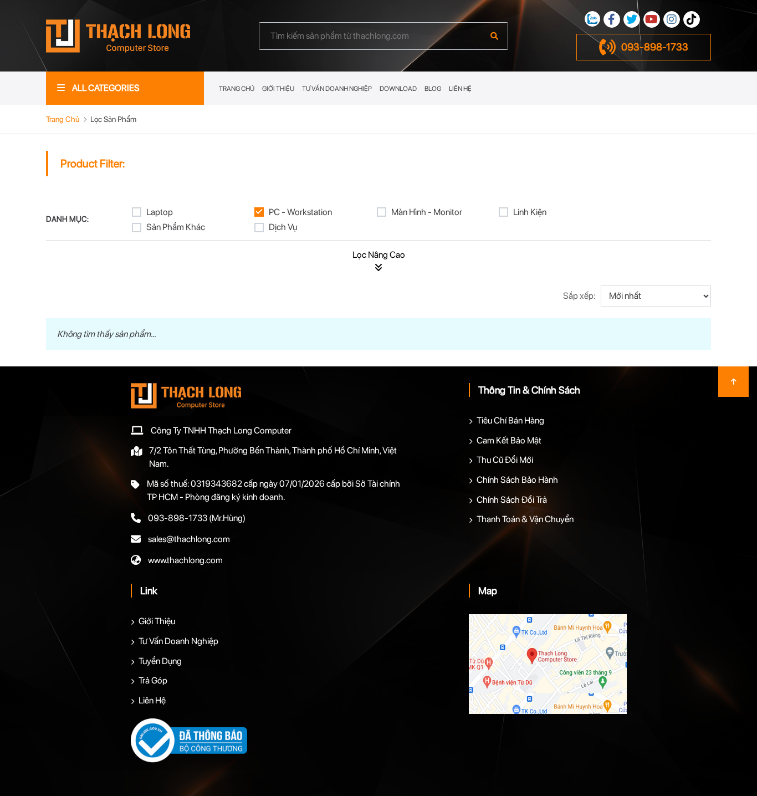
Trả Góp (153, 680)
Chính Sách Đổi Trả (512, 499)
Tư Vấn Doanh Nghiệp (337, 89)
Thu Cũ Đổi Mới (505, 460)
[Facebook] (611, 19)
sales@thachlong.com (189, 539)
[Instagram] (671, 19)
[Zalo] (592, 19)
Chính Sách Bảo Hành (517, 479)
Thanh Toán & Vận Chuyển (525, 519)
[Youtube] (651, 19)
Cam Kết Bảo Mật (509, 440)
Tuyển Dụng (160, 661)
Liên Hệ (460, 89)
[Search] (494, 36)
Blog (432, 89)
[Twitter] (631, 19)
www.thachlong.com (185, 560)
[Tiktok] (691, 19)
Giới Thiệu (278, 89)
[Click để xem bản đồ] (548, 664)
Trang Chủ (236, 89)
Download (398, 89)
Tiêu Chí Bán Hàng (510, 420)
